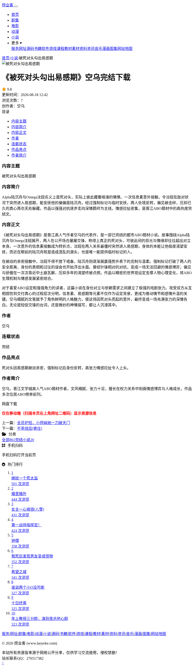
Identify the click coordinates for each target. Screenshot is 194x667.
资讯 (91, 49)
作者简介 (18, 155)
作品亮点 (18, 150)
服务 (15, 49)
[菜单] (16, 6)
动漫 (15, 32)
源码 (30, 49)
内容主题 (18, 121)
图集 (113, 49)
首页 (15, 15)
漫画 (106, 49)
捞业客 (8, 5)
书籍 (38, 49)
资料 (83, 49)
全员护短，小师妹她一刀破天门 (43, 423)
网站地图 (124, 49)
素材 (75, 49)
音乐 (98, 49)
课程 (60, 49)
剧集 (15, 20)
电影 (15, 26)
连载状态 (18, 144)
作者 (15, 138)
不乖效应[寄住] (29, 428)
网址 (22, 49)
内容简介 (18, 127)
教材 (68, 49)
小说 (15, 37)
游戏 (53, 49)
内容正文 (18, 133)
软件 (45, 49)
